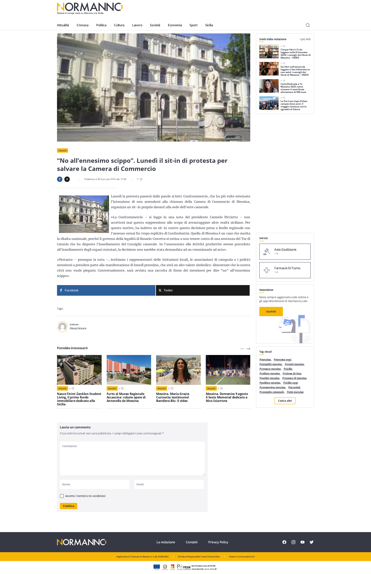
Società (155, 25)
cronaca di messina (295, 378)
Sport (193, 25)
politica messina (270, 383)
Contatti (191, 542)
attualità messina (271, 364)
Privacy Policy (218, 542)
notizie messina (270, 378)
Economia (175, 25)
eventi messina (295, 364)
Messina (266, 359)
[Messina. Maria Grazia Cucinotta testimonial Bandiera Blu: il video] (178, 370)
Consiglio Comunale (272, 392)
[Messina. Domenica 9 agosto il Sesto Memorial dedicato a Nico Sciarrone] (228, 370)
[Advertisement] (285, 175)
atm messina (296, 392)
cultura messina (270, 373)
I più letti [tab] (305, 39)
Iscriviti (271, 311)
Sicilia (209, 25)
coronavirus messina (273, 387)
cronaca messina (271, 369)
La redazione (166, 542)
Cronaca (82, 25)
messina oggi (283, 359)
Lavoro (137, 25)
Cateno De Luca (292, 373)
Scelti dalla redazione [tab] (272, 39)
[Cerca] (307, 25)
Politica (101, 25)
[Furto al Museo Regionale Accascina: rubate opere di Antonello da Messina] (129, 370)
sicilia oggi (291, 383)
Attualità (63, 25)
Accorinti (295, 387)
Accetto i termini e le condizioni (85, 496)
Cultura (119, 25)
